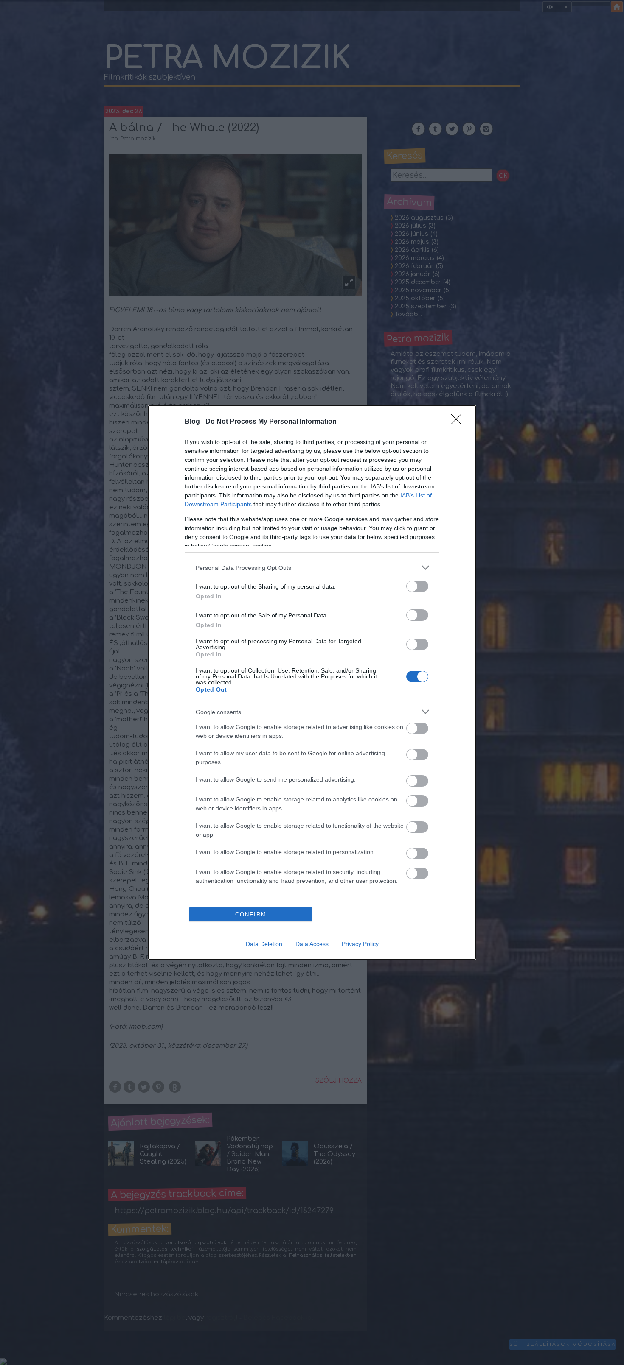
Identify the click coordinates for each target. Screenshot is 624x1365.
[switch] (417, 586)
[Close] (459, 422)
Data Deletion (264, 944)
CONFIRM (251, 914)
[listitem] (312, 567)
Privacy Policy (360, 944)
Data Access (312, 944)
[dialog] (312, 682)
